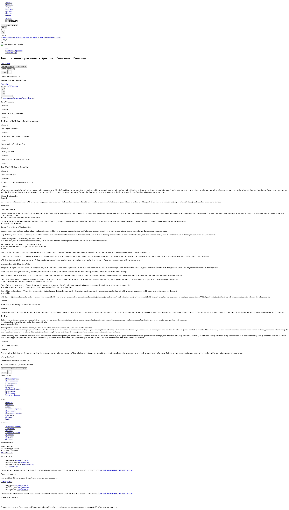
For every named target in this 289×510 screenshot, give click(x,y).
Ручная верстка (11, 383)
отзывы (10, 98)
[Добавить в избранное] (3, 89)
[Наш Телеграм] (6, 503)
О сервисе (9, 5)
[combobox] (144, 30)
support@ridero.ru (21, 460)
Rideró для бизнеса (12, 395)
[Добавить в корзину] (9, 72)
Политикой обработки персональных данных (115, 470)
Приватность (10, 411)
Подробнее (5, 84)
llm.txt (7, 419)
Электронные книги (13, 427)
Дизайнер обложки (12, 389)
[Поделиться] (3, 93)
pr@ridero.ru (13, 466)
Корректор (9, 387)
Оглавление (17, 98)
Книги (7, 407)
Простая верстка (11, 381)
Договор (8, 417)
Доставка (9, 439)
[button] (144, 32)
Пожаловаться (7, 96)
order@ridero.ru (28, 464)
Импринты (13, 37)
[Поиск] (3, 32)
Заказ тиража (10, 391)
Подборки (46, 37)
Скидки (39, 37)
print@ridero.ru (23, 462)
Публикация (10, 393)
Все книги (5, 37)
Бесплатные (31, 37)
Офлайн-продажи (12, 379)
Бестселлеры (22, 37)
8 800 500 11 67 (7, 453)
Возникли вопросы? (13, 409)
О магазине (9, 405)
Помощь (8, 19)
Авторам (8, 11)
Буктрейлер (9, 385)
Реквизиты (9, 415)
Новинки (9, 431)
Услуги (8, 7)
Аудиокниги (10, 429)
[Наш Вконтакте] (6, 501)
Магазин (8, 3)
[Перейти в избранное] (2, 41)
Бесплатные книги (12, 433)
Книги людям (55, 37)
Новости (8, 13)
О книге (4, 98)
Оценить (14, 86)
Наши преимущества (13, 413)
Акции (8, 15)
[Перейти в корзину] (5, 41)
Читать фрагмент (8, 69)
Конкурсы (9, 9)
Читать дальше (6, 482)
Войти (4, 27)
